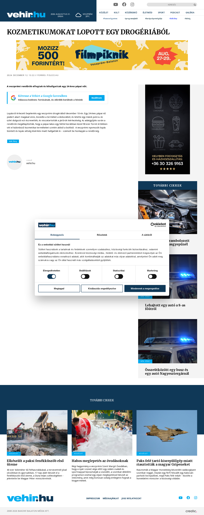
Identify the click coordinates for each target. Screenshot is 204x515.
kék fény (13, 141)
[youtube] (115, 4)
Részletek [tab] (102, 235)
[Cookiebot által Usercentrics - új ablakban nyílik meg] (153, 225)
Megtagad (59, 288)
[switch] (85, 276)
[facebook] (124, 4)
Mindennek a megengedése (145, 288)
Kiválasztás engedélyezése (102, 288)
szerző (29, 160)
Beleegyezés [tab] (57, 235)
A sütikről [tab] (147, 235)
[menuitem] (103, 12)
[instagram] (132, 4)
